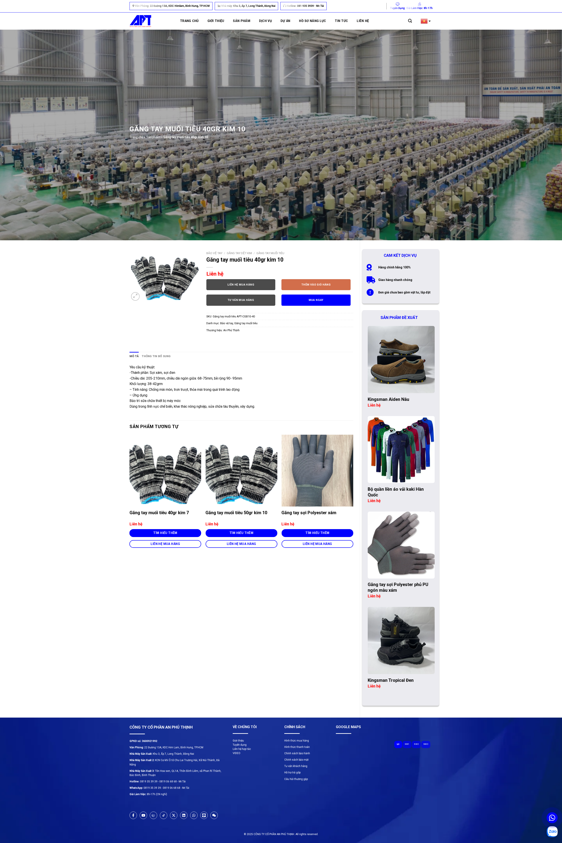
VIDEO (236, 753)
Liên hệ (363, 21)
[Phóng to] (135, 296)
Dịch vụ (265, 21)
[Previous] (129, 495)
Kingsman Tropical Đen (391, 680)
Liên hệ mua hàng (240, 284)
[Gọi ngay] (552, 817)
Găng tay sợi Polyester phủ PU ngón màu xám (398, 587)
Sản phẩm (241, 21)
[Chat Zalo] (552, 831)
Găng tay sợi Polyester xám (308, 512)
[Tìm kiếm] (410, 20)
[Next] (353, 495)
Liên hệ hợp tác (242, 749)
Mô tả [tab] (134, 356)
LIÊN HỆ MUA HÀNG (165, 544)
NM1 (407, 744)
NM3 (425, 744)
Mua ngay (316, 300)
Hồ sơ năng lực (312, 21)
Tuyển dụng (240, 744)
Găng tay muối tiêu (270, 253)
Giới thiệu (215, 21)
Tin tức (341, 21)
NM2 (416, 744)
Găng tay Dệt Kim (239, 253)
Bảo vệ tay (214, 253)
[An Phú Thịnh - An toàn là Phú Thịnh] (140, 21)
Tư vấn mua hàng (241, 300)
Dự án (285, 21)
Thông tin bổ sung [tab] (156, 356)
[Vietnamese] (426, 21)
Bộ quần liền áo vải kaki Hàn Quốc (396, 492)
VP (398, 744)
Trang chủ (189, 21)
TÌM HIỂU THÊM (165, 533)
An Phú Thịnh (231, 330)
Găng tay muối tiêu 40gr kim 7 (159, 512)
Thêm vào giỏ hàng (316, 284)
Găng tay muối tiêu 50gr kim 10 (236, 512)
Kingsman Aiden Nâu (388, 399)
